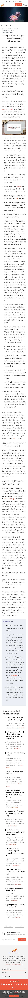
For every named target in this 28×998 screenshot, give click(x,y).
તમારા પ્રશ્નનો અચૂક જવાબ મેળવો (13, 964)
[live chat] (10, 1)
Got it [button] (14, 995)
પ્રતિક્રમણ (14, 675)
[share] (6, 1)
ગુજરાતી (19, 1)
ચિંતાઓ (19, 186)
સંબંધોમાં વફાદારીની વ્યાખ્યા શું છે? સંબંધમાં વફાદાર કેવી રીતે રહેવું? (14, 813)
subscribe (22, 939)
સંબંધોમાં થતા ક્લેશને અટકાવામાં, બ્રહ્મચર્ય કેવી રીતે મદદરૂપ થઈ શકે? (14, 832)
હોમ (2, 28)
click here (16, 992)
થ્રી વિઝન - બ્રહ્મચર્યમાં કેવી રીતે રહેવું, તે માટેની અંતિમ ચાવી (15, 872)
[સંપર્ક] (14, 1)
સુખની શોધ (18, 5)
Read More (20, 728)
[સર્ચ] (23, 5)
